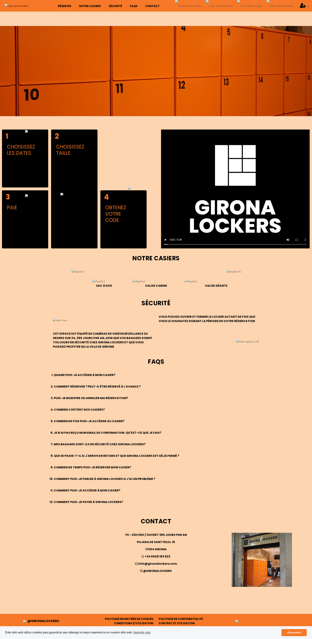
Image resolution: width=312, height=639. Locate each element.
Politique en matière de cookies (129, 619)
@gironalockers (157, 571)
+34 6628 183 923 (157, 556)
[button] (304, 6)
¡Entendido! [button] (294, 632)
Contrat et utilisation (177, 623)
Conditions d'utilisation (133, 623)
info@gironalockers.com (157, 564)
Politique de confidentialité (181, 619)
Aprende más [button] (141, 632)
